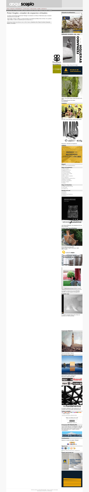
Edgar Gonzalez (65, 174)
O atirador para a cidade (67, 173)
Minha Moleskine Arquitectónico (68, 178)
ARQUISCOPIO (43, 489)
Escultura (43, 22)
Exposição (48, 22)
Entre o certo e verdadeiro (67, 175)
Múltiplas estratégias (66, 179)
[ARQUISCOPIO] (44, 4)
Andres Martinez (65, 168)
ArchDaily (64, 191)
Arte (36, 22)
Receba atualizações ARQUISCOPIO (69, 415)
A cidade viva (65, 188)
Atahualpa (50, 490)
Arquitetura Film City (66, 170)
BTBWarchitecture (66, 171)
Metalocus (64, 193)
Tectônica (64, 195)
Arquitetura (33, 22)
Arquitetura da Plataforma (67, 194)
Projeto (39, 22)
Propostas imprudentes (67, 180)
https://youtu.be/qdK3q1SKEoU (68, 165)
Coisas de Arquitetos (66, 172)
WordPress (45, 490)
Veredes (64, 183)
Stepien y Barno (65, 181)
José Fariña (64, 187)
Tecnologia (13, 23)
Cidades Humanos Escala (67, 186)
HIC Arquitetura (65, 177)
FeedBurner (74, 422)
